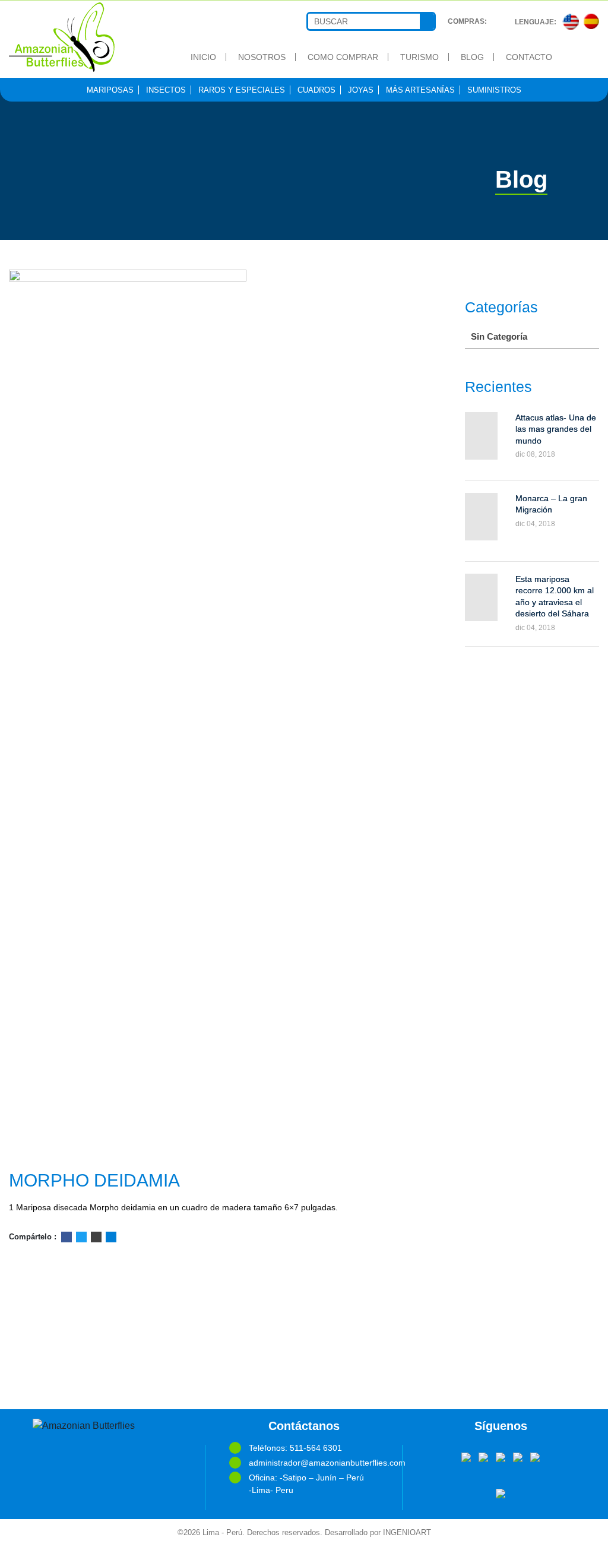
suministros (494, 90)
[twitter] (483, 1457)
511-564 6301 (316, 1448)
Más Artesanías (420, 90)
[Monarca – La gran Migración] (481, 516)
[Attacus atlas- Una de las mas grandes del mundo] (481, 436)
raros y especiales (241, 90)
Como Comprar (343, 57)
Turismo (419, 57)
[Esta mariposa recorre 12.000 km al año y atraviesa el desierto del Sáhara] (481, 597)
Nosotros (262, 57)
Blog (472, 57)
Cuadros (316, 90)
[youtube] (500, 1457)
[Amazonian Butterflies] (76, 37)
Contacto (529, 57)
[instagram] (535, 1457)
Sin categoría (499, 336)
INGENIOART (407, 1533)
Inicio (203, 57)
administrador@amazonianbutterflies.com (313, 1462)
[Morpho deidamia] (203, 715)
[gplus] (517, 1457)
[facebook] (466, 1457)
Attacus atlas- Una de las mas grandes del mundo (555, 429)
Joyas (360, 90)
